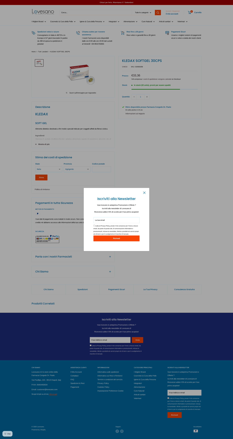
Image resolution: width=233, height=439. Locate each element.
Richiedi (116, 238)
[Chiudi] (144, 192)
